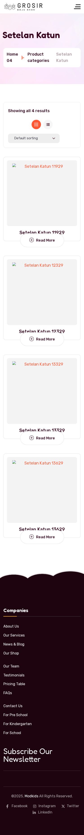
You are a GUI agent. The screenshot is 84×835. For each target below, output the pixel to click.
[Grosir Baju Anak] (23, 6)
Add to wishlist (68, 170)
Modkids (31, 796)
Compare (68, 180)
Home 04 (12, 57)
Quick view (68, 190)
